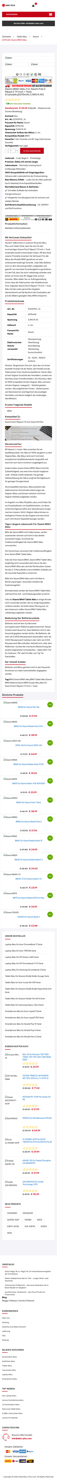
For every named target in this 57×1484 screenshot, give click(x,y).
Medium (13, 1301)
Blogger (5, 1301)
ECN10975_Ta (19, 119)
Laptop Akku (7, 1374)
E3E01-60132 (13, 1226)
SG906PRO (12, 1213)
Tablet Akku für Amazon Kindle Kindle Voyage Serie (27, 976)
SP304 (44, 1226)
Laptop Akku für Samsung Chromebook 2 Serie (25, 970)
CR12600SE (28, 1213)
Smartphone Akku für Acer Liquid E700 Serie (24, 1018)
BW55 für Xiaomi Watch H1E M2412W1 (28, 783)
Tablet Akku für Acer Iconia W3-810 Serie (23, 982)
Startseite (6, 37)
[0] (33, 6)
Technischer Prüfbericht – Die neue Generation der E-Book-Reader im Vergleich (27, 1286)
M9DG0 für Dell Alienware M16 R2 (37, 1118)
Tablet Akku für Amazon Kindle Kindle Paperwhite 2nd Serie (28, 991)
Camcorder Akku (9, 1370)
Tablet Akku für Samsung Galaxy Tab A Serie (24, 1005)
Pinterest (30, 1301)
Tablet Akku (22, 37)
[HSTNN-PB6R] (12, 1077)
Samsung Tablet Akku (11, 1409)
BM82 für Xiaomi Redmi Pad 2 (29, 822)
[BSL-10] (12, 1056)
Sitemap (5, 1340)
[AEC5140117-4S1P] (12, 1100)
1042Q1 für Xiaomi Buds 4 (28, 917)
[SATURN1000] (12, 1184)
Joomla (21, 1301)
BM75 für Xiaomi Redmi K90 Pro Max (28, 898)
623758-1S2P (13, 1220)
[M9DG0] (11, 1118)
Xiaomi (36, 37)
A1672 (39, 1220)
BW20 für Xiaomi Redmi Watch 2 (29, 860)
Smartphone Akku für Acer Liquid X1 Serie (23, 1011)
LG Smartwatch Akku (11, 1405)
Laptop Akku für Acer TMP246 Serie (20, 951)
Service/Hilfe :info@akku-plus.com (28, 23)
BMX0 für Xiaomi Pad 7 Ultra (28, 802)
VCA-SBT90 (29, 1226)
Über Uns (6, 1318)
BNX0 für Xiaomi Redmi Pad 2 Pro (28, 726)
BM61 (9, 411)
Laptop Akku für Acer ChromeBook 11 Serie (23, 944)
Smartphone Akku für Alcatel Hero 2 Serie (23, 1037)
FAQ (4, 1336)
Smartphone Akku (9, 1379)
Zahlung (5, 1322)
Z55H (9, 1233)
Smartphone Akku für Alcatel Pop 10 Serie (23, 1024)
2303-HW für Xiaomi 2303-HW (28, 745)
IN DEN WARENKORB (32, 151)
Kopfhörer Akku (8, 1361)
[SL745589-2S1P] (12, 1141)
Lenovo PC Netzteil (10, 1418)
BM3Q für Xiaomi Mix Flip (28, 707)
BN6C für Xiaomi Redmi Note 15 (28, 841)
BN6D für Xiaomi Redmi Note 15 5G (28, 764)
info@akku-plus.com (22, 1438)
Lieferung (6, 1331)
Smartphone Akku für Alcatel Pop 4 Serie (23, 1030)
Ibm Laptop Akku (9, 1396)
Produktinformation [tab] (16, 223)
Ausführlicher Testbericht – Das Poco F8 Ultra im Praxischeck (25, 1293)
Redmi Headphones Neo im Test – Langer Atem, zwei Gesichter (26, 1279)
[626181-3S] (12, 1162)
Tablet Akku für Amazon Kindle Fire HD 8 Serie (25, 999)
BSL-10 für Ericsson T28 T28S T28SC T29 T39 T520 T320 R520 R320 (37, 1057)
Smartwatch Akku (9, 1357)
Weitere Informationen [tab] (18, 228)
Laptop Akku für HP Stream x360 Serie (22, 957)
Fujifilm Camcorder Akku (12, 1413)
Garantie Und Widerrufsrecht (14, 1327)
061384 (28, 1220)
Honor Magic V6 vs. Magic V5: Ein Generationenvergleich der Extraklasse (28, 1272)
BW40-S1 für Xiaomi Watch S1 (28, 879)
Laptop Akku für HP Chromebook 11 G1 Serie (24, 963)
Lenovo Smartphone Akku (13, 1400)
